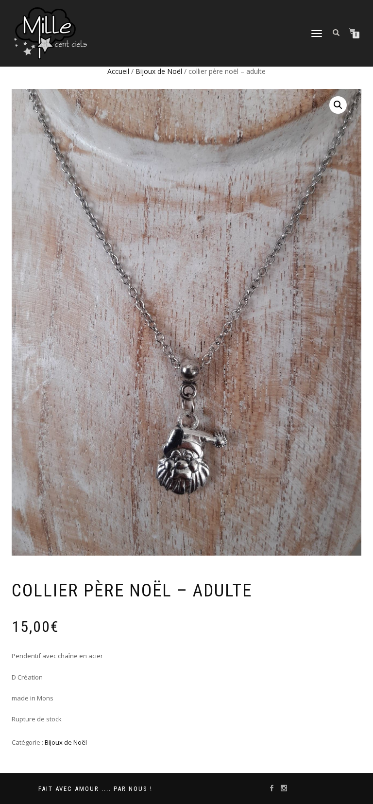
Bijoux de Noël (159, 71)
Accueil (118, 71)
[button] (338, 105)
